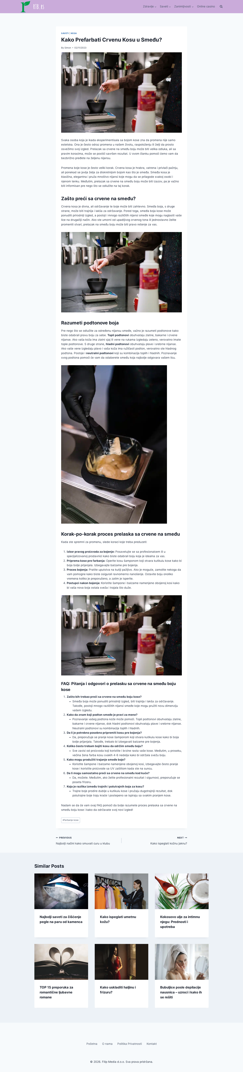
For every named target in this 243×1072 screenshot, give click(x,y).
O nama (107, 1044)
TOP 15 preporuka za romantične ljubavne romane (56, 992)
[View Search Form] (221, 7)
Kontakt (152, 1044)
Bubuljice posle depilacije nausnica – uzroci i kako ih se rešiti (181, 992)
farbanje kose (71, 820)
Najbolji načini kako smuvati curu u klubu (83, 840)
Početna (91, 1044)
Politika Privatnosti (129, 1044)
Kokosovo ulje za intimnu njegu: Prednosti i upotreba (180, 922)
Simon (67, 47)
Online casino (206, 6)
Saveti (65, 33)
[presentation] (61, 891)
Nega (74, 33)
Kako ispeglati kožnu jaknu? (168, 840)
